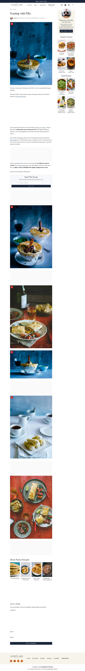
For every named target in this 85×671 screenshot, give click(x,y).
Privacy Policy (35, 658)
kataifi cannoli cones (23, 165)
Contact (28, 658)
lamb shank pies (14, 140)
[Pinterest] (18, 661)
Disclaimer (42, 658)
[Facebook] (61, 5)
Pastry (14, 9)
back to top (65, 658)
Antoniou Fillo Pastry (20, 96)
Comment (13, 610)
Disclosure (49, 658)
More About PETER (66, 31)
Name (12, 631)
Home (11, 9)
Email (12, 637)
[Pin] (12, 24)
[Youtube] (65, 5)
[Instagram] (68, 5)
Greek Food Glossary (51, 5)
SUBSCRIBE (43, 5)
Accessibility (56, 658)
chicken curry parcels (40, 127)
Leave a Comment (42, 18)
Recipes (29, 5)
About (35, 5)
